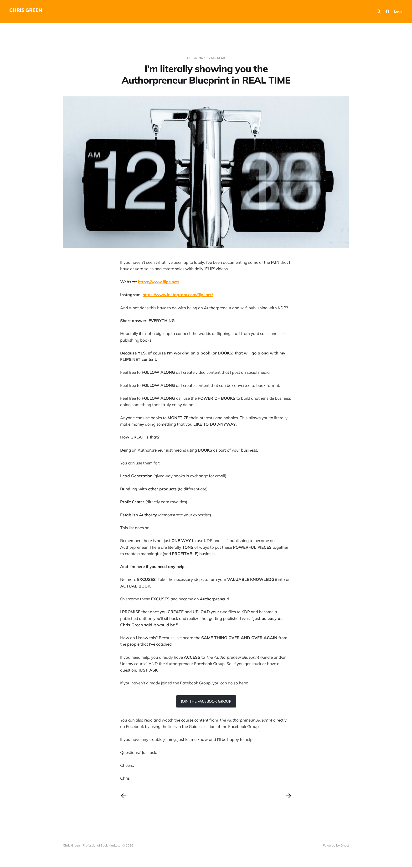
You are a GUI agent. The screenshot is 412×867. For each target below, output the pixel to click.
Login (398, 11)
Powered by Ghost (336, 845)
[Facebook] (387, 11)
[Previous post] (123, 795)
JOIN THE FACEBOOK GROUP (206, 701)
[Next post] (289, 795)
